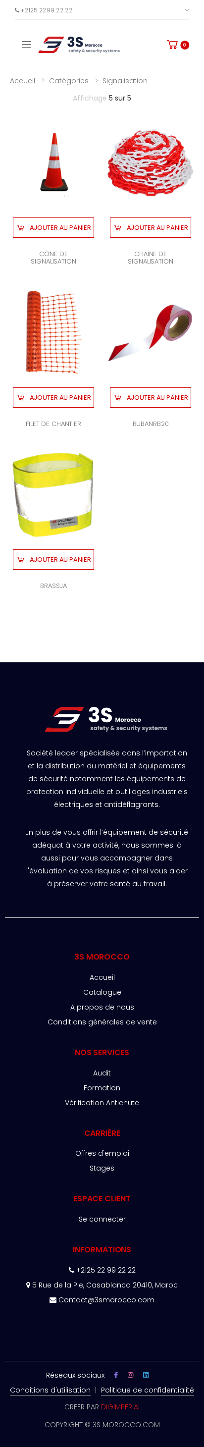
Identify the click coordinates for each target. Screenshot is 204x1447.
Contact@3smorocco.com (106, 1300)
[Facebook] (116, 1375)
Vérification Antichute (102, 1103)
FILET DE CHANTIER (53, 424)
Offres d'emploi (102, 1153)
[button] (177, 44)
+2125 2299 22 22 (45, 9)
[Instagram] (146, 1375)
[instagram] (130, 1375)
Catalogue (102, 992)
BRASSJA (53, 585)
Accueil (22, 81)
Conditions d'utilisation (50, 1390)
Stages (102, 1168)
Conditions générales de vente (102, 1022)
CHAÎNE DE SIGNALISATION (150, 258)
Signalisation (125, 81)
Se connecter (102, 1219)
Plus (173, 9)
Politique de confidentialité (147, 1390)
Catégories (69, 81)
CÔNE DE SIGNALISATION (53, 258)
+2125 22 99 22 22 (105, 1270)
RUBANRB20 (151, 424)
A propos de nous (102, 1007)
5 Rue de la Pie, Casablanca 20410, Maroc (104, 1285)
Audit (102, 1073)
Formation (102, 1088)
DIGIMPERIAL (121, 1407)
